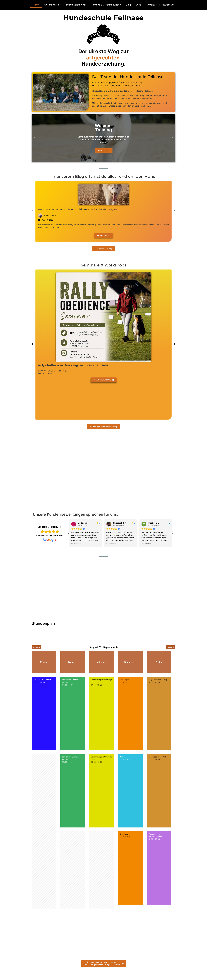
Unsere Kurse (51, 4)
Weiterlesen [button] (76, 544)
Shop (138, 4)
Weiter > (170, 647)
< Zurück (36, 647)
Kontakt (150, 4)
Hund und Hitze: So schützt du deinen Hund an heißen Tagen (77, 209)
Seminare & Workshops (103, 265)
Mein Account (166, 4)
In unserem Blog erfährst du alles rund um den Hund (103, 176)
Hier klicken (103, 150)
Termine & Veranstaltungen (106, 4)
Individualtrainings (76, 4)
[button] (34, 138)
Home (36, 4)
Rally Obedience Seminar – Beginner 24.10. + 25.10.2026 (73, 365)
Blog (128, 4)
